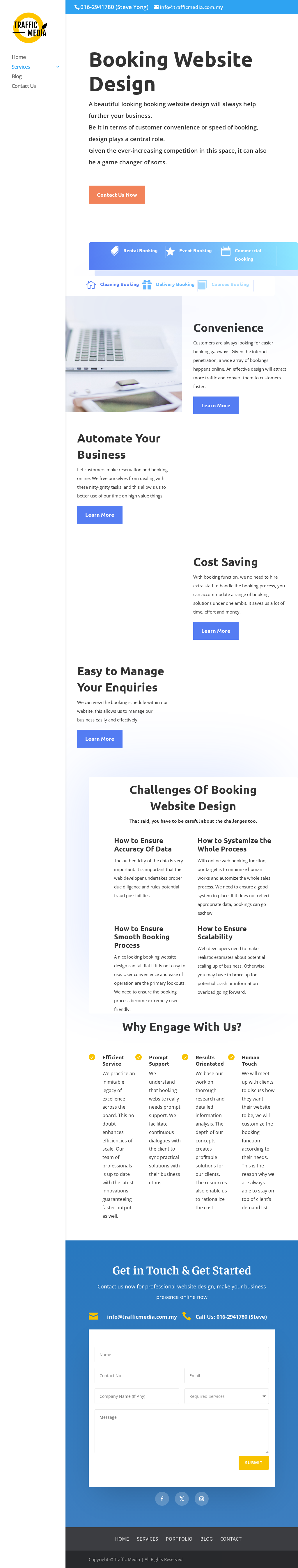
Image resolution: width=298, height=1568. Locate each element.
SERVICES (147, 1538)
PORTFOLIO (179, 1538)
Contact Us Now (117, 194)
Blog (17, 77)
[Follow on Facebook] (162, 1499)
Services (21, 67)
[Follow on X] (182, 1499)
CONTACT (231, 1538)
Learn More (215, 405)
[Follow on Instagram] (202, 1499)
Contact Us (24, 86)
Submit (253, 1462)
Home (19, 58)
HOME (122, 1538)
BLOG (207, 1538)
